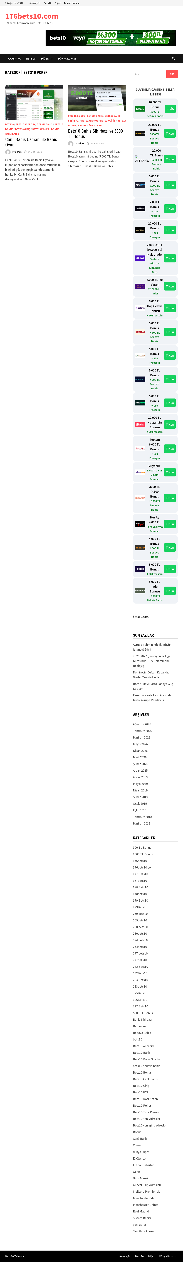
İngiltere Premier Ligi (147, 1191)
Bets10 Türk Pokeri (90, 125)
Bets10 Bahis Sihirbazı (147, 1059)
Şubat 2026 (140, 764)
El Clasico (139, 1158)
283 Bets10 (140, 980)
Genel (136, 1172)
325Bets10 (140, 993)
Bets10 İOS (140, 1092)
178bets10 (140, 894)
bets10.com (141, 617)
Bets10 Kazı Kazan (145, 1099)
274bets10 (140, 947)
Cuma (137, 1145)
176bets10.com (31, 16)
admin (18, 151)
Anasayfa (34, 3)
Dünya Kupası (72, 3)
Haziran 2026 (141, 737)
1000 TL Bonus (143, 854)
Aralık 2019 (140, 777)
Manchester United (146, 1205)
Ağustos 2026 (142, 724)
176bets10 (140, 861)
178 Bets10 (140, 887)
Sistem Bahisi (142, 1218)
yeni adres (140, 1224)
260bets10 (140, 933)
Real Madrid (141, 1211)
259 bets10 (140, 914)
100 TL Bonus (142, 847)
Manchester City (144, 1198)
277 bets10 (140, 953)
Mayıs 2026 (140, 744)
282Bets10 (140, 973)
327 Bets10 (140, 1006)
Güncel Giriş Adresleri (147, 1185)
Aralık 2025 (140, 770)
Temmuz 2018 (142, 817)
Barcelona (139, 1026)
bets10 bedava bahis (146, 1066)
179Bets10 (140, 907)
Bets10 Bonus (89, 120)
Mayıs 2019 (140, 784)
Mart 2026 (140, 757)
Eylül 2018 (139, 810)
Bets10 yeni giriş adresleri (150, 1125)
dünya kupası (141, 1152)
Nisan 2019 (140, 790)
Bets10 (47, 3)
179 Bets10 (140, 900)
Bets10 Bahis (45, 124)
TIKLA (170, 133)
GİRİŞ (170, 109)
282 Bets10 (140, 967)
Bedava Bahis (142, 1033)
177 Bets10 (140, 874)
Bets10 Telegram (15, 1256)
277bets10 (140, 960)
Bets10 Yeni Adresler (146, 1119)
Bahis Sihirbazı (142, 1019)
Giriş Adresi (140, 1178)
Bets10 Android (25, 124)
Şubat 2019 (140, 797)
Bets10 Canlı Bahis (145, 1079)
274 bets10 (140, 940)
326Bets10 (140, 1000)
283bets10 (140, 986)
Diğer (58, 3)
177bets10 (140, 881)
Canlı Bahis (12, 134)
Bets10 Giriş (22, 129)
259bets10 (140, 920)
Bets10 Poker (40, 129)
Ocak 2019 (140, 803)
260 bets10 (140, 927)
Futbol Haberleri (143, 1165)
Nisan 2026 (140, 751)
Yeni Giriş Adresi (143, 1231)
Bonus (55, 129)
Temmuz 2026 (142, 731)
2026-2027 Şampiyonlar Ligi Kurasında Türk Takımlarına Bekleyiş (151, 661)
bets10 (9, 124)
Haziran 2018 (141, 823)
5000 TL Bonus (76, 115)
